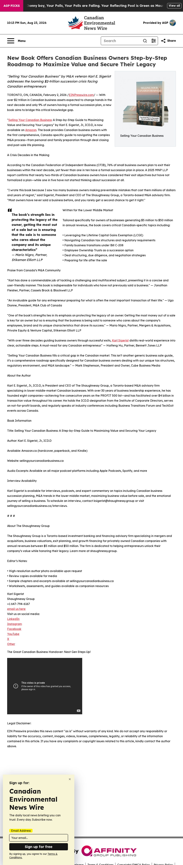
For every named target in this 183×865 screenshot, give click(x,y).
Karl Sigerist (120, 340)
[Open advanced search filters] (153, 41)
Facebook (14, 629)
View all (174, 5)
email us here (16, 609)
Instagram (14, 624)
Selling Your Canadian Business (30, 120)
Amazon (30, 130)
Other (11, 644)
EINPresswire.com (81, 95)
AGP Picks (12, 6)
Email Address (21, 830)
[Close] (69, 779)
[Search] (145, 41)
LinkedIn (13, 619)
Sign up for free (38, 846)
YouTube (13, 634)
